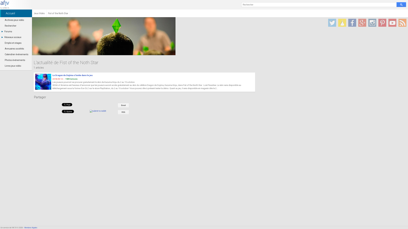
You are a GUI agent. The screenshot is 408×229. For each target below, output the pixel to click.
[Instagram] (372, 23)
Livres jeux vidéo (13, 66)
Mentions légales (30, 228)
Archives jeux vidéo (14, 20)
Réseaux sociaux (12, 37)
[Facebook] (352, 23)
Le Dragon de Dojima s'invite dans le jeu (72, 75)
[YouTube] (392, 23)
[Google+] (362, 23)
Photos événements (15, 60)
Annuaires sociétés (14, 48)
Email (123, 105)
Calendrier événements (16, 54)
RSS (123, 112)
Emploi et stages (13, 43)
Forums (8, 31)
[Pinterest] (382, 23)
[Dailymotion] (342, 23)
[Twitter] (332, 23)
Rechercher (10, 25)
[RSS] (402, 23)
